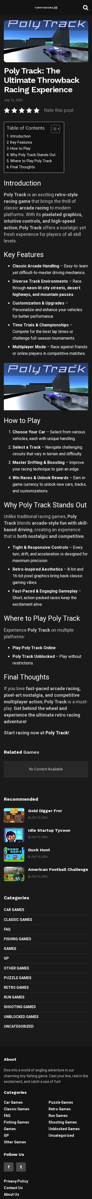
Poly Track (56, 732)
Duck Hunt (39, 849)
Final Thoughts (22, 167)
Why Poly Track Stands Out (32, 155)
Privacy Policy (16, 1181)
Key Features (21, 142)
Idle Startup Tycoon (49, 830)
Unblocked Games (21, 1017)
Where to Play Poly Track (31, 161)
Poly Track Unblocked (34, 656)
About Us (11, 1194)
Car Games (14, 910)
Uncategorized (19, 1026)
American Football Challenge (58, 869)
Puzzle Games (17, 978)
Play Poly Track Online (34, 647)
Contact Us (13, 1188)
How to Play (20, 148)
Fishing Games (17, 939)
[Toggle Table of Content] (53, 129)
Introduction (20, 136)
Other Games (16, 968)
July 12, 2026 (13, 100)
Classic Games (18, 920)
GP (6, 958)
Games (10, 949)
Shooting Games (20, 1007)
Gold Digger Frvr (45, 810)
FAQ (7, 929)
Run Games (14, 997)
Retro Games (16, 987)
